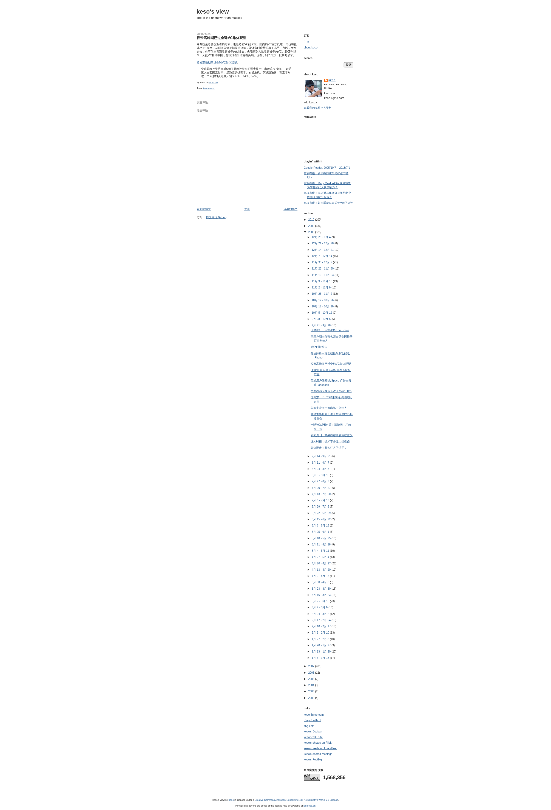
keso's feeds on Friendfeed (320, 748)
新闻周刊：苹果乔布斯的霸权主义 (332, 435)
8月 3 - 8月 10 (321, 475)
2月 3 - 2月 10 (321, 632)
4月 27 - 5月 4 (321, 557)
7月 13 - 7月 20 (321, 494)
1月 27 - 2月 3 (321, 639)
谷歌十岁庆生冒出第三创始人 (329, 408)
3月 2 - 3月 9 (320, 607)
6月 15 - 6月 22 (321, 519)
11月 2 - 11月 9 (321, 287)
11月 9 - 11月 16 (322, 281)
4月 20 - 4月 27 (321, 563)
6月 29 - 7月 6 (321, 506)
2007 (311, 666)
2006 (311, 672)
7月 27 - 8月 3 (321, 481)
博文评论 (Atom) (216, 217)
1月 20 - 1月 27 (321, 645)
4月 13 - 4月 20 (321, 569)
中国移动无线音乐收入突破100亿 (331, 391)
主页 (247, 209)
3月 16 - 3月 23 (321, 595)
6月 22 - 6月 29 (321, 513)
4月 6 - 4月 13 (321, 576)
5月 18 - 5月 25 (321, 538)
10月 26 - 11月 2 (322, 293)
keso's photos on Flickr (318, 742)
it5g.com (309, 725)
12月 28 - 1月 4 (321, 237)
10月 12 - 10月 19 (323, 306)
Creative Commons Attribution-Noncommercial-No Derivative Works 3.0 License (296, 800)
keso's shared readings (318, 753)
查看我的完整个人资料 (318, 107)
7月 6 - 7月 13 (321, 500)
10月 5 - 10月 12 (322, 312)
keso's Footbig (313, 759)
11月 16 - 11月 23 (323, 275)
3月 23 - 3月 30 (321, 588)
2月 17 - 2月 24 (321, 620)
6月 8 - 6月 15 (321, 525)
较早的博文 (290, 209)
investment (209, 88)
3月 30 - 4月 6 (321, 582)
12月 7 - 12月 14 (322, 256)
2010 (311, 219)
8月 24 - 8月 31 (321, 468)
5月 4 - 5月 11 (321, 550)
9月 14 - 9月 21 (321, 456)
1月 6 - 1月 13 (321, 657)
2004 (311, 685)
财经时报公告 (319, 347)
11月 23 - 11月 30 (323, 268)
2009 (311, 225)
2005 (311, 679)
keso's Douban (313, 731)
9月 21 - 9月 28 (321, 325)
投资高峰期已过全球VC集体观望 (221, 38)
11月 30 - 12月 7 (322, 262)
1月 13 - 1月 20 (321, 651)
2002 (311, 697)
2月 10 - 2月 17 (321, 626)
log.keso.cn (309, 805)
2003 (311, 691)
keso (332, 80)
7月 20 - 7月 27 (321, 487)
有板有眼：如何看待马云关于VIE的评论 (328, 202)
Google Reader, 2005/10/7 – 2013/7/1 (327, 167)
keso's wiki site (313, 737)
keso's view (213, 11)
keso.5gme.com (314, 714)
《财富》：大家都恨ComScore (330, 330)
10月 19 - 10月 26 (323, 300)
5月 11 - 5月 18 (321, 544)
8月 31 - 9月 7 (321, 462)
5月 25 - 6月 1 (321, 531)
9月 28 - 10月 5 (321, 319)
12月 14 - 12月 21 (323, 249)
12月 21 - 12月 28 (323, 243)
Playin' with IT (312, 720)
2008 (311, 232)
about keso (310, 47)
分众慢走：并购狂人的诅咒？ (329, 447)
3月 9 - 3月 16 (321, 601)
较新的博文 (204, 209)
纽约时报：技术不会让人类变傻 (330, 441)
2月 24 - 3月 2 (321, 613)
